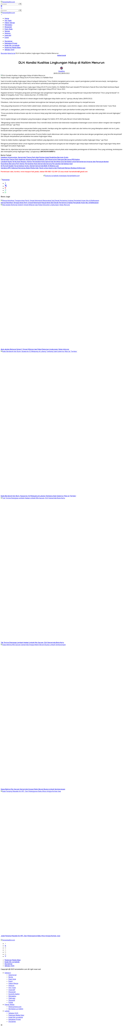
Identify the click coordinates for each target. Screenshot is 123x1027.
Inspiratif (8, 35)
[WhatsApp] (5, 954)
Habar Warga (10, 23)
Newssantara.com (14, 1007)
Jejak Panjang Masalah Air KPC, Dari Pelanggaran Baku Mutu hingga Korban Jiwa (30, 936)
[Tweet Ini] (6, 186)
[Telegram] (5, 956)
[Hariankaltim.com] (8, 2)
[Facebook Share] (5, 183)
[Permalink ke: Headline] (61, 69)
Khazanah (8, 27)
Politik (10, 1002)
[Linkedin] (5, 950)
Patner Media (9, 1004)
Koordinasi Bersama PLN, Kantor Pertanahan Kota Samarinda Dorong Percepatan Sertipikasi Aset (37, 164)
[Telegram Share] (5, 190)
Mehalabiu (8, 25)
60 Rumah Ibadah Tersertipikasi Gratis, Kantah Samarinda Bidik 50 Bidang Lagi (30, 166)
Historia (7, 33)
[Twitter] (5, 946)
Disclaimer (8, 41)
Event (7, 37)
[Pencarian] (1, 8)
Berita (10, 977)
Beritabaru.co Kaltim (15, 1009)
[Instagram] (5, 948)
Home (7, 18)
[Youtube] (5, 952)
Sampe (7, 31)
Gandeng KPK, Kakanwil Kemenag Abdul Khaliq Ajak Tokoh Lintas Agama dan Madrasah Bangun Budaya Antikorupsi (43, 168)
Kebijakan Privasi (11, 43)
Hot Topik (8, 20)
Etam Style (8, 29)
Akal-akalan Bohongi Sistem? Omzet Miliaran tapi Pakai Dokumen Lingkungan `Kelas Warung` (35, 349)
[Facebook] (5, 944)
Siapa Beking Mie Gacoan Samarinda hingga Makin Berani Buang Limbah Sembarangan (33, 789)
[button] (20, 4)
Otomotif (11, 1000)
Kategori (8, 973)
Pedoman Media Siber (13, 47)
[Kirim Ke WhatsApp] (5, 192)
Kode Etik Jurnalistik (12, 45)
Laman (7, 1011)
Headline (61, 71)
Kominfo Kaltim (14, 994)
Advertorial (61, 55)
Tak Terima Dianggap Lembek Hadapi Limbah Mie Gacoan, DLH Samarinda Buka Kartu (32, 642)
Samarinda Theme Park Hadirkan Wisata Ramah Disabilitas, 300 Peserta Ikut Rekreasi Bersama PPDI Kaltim (40, 159)
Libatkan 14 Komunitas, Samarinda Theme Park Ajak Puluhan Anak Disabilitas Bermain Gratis (34, 157)
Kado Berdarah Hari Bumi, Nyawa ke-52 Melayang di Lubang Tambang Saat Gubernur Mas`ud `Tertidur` (38, 496)
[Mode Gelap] (1, 6)
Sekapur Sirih (9, 50)
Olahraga (11, 998)
